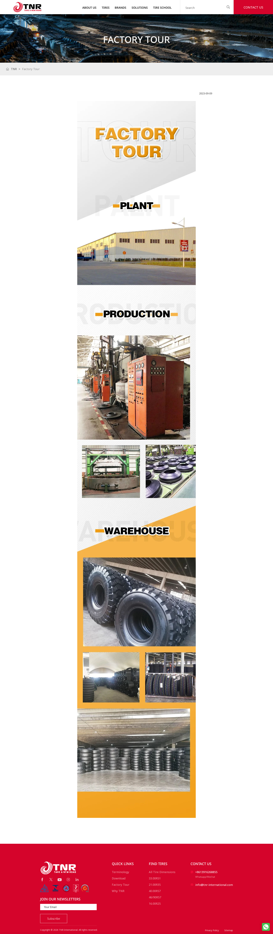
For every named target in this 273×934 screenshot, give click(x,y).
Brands (120, 7)
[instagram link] (68, 879)
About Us (89, 7)
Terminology (120, 872)
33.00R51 (155, 878)
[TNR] (27, 7)
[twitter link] (51, 879)
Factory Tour (120, 885)
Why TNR (118, 891)
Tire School (162, 7)
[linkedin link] (77, 879)
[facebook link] (42, 879)
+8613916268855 (206, 872)
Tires (105, 7)
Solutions (140, 7)
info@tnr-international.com (214, 885)
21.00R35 (155, 885)
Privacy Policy (212, 930)
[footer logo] (58, 868)
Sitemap (228, 930)
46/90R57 (155, 897)
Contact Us (253, 7)
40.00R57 (155, 891)
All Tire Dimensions (162, 872)
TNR (14, 69)
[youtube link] (60, 880)
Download (118, 878)
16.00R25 (155, 903)
